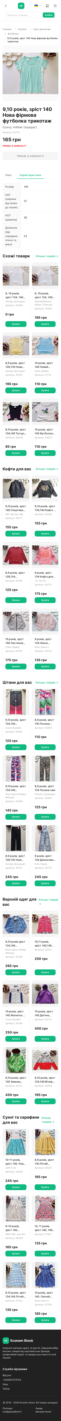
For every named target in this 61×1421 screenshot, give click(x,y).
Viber (5, 1384)
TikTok (6, 1388)
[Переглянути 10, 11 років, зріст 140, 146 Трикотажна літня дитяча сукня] (45, 1209)
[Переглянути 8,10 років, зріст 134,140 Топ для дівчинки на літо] (16, 412)
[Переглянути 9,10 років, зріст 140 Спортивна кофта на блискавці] (16, 489)
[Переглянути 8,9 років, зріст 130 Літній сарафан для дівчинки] (45, 1142)
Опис (8, 175)
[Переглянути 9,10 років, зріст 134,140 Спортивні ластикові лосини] (16, 769)
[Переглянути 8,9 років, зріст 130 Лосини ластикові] (45, 702)
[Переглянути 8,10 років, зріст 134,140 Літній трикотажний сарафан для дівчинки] (16, 1275)
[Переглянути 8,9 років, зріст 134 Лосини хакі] (45, 769)
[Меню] (55, 6)
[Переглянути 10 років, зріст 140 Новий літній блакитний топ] (45, 345)
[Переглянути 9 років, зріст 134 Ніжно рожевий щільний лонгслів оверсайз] (45, 622)
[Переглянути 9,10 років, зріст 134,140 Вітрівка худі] (45, 1060)
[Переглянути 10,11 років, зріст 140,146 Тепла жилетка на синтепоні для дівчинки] (45, 924)
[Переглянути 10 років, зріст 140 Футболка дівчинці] (45, 412)
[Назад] (6, 6)
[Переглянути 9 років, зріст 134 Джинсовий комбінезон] (45, 838)
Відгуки (7, 1375)
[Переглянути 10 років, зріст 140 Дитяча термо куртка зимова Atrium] (45, 994)
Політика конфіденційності (12, 1410)
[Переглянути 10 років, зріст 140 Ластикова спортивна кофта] (16, 622)
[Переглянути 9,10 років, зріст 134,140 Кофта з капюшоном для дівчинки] (45, 489)
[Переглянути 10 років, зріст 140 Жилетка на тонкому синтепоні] (16, 994)
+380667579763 (12, 1379)
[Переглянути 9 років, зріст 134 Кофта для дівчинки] (45, 555)
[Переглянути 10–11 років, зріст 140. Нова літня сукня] (16, 1142)
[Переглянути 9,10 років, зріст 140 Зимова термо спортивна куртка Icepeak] (16, 1060)
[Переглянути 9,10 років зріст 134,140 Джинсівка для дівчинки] (16, 924)
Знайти (49, 15)
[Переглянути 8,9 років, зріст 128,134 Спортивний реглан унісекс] (16, 555)
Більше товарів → (47, 256)
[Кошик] (47, 6)
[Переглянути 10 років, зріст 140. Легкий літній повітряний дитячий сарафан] (45, 1275)
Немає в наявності (30, 156)
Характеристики (30, 175)
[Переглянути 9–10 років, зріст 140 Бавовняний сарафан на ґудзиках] (16, 1209)
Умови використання (43, 1410)
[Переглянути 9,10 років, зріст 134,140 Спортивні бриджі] (16, 702)
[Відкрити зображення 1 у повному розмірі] (30, 73)
